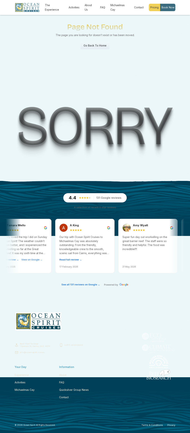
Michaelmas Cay (117, 7)
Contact (139, 7)
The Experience (52, 7)
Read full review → (56, 259)
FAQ (102, 7)
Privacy (171, 425)
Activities (74, 7)
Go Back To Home (95, 45)
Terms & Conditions (152, 425)
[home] (27, 7)
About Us (88, 7)
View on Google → (17, 259)
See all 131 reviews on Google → (80, 284)
